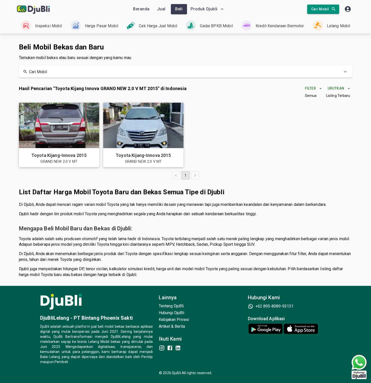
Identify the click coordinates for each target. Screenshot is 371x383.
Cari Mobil (320, 9)
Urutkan (336, 88)
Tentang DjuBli (171, 306)
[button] (185, 72)
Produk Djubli (204, 9)
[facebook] (170, 348)
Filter (310, 88)
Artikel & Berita (172, 326)
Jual (161, 9)
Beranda (141, 9)
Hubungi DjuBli (171, 312)
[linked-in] (178, 348)
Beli (178, 9)
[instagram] (162, 348)
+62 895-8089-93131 (274, 306)
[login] (347, 9)
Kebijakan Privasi (174, 319)
